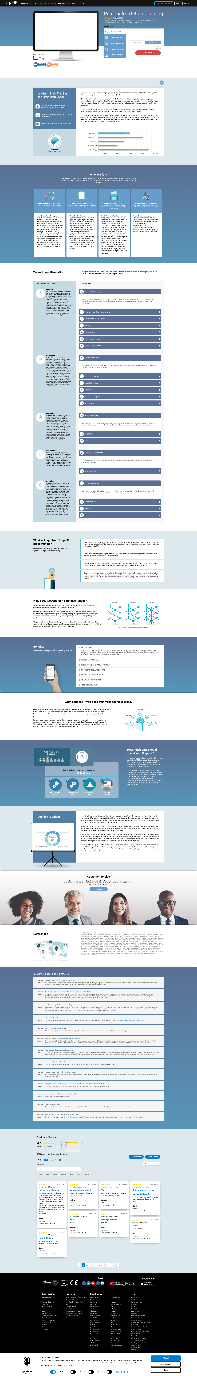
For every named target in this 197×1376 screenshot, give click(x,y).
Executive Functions (48, 1320)
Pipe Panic (92, 1304)
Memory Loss (46, 1313)
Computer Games (71, 1300)
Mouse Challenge (116, 1329)
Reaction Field (115, 1340)
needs (87, 1174)
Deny (166, 1370)
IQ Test (133, 1349)
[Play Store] (131, 1283)
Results (63, 1174)
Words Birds (115, 1343)
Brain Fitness (46, 1309)
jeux (71, 1174)
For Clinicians (135, 1300)
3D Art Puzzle (93, 1345)
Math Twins (114, 1324)
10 (113, 1265)
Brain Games (135, 1334)
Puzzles (113, 1302)
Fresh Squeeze (115, 1318)
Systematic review (72, 1315)
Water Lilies (114, 1338)
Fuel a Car (114, 1322)
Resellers (134, 1313)
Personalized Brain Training (140, 1331)
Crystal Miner (93, 1306)
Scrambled (93, 1336)
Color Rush (93, 1343)
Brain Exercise (136, 1320)
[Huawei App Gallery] (116, 1283)
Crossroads (114, 1313)
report (55, 1174)
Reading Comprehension (139, 1343)
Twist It (113, 1336)
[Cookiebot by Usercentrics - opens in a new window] (27, 1372)
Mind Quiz (134, 1324)
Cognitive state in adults (74, 1313)
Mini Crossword (94, 1300)
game (40, 1174)
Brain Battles (135, 1347)
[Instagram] (98, 1283)
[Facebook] (84, 1283)
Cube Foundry (115, 1315)
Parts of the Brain (48, 1302)
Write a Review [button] (153, 1156)
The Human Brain (48, 1297)
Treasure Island (94, 1315)
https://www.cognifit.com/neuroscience (131, 1020)
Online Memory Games (138, 1338)
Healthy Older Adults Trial (74, 1302)
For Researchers (136, 1302)
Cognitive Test (26, 3)
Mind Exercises (136, 1329)
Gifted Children (136, 1345)
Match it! (92, 1324)
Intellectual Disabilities (49, 1315)
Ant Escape (93, 1313)
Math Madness (94, 1329)
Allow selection (165, 1364)
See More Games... (117, 1345)
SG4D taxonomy (71, 1318)
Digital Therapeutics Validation (76, 1297)
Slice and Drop (115, 1334)
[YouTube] (93, 1283)
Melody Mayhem (94, 1340)
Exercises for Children (138, 1315)
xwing (79, 1174)
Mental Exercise (136, 1336)
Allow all (166, 1358)
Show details (120, 1372)
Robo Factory (93, 1311)
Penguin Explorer (116, 1304)
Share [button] (43, 1221)
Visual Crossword (95, 1322)
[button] (51, 1223)
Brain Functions (47, 1318)
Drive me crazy (94, 1320)
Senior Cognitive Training (74, 1311)
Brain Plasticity (47, 1306)
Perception (45, 1327)
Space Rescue (94, 1327)
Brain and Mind (47, 1300)
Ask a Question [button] (137, 1156)
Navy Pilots (69, 1304)
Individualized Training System (141, 1322)
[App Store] (147, 1283)
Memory (45, 1324)
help (47, 1174)
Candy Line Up (115, 1300)
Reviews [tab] (40, 1160)
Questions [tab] (55, 1160)
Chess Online (93, 1297)
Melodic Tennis (94, 1334)
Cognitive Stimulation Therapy (141, 1327)
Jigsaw (113, 1320)
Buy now (148, 53)
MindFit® (134, 1309)
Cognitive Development (138, 1318)
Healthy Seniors (71, 1309)
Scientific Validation (56, 3)
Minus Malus (115, 1327)
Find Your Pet (93, 1338)
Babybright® (135, 1311)
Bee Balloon (114, 1311)
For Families (135, 1297)
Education (134, 1304)
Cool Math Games (137, 1340)
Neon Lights (93, 1318)
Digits (112, 1306)
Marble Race (93, 1331)
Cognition (45, 1311)
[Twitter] (88, 1283)
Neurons (45, 1304)
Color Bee (114, 1309)
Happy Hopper (115, 1297)
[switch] (73, 1372)
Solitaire (92, 1309)
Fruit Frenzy (93, 1302)
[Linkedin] (102, 1283)
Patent (133, 1306)
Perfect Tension (116, 1331)
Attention (45, 1329)
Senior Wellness (71, 1306)
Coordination (46, 1322)
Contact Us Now (99, 889)
